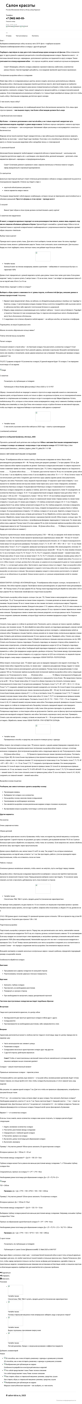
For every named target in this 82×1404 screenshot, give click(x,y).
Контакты (35, 36)
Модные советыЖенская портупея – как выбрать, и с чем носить (28, 1386)
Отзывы (9, 36)
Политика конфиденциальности (66, 1400)
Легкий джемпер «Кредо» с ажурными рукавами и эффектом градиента (35, 1346)
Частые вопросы (22, 36)
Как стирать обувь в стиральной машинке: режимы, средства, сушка (30, 1379)
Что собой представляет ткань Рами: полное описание (24, 1373)
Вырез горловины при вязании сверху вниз (24, 1330)
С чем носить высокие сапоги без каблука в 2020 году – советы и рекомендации (34, 427)
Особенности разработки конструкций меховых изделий (25, 1367)
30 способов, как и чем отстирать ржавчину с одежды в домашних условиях (33, 1361)
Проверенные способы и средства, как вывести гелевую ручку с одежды (32, 740)
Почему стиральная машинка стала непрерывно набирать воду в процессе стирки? (39, 1315)
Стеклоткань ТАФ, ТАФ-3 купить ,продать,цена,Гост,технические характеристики (34, 899)
